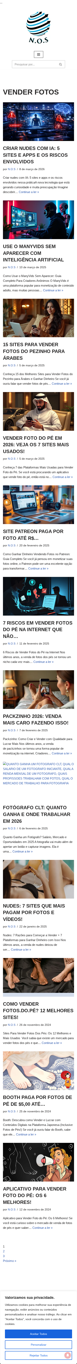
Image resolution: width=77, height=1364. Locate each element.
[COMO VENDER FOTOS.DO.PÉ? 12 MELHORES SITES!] (38, 977)
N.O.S (11, 169)
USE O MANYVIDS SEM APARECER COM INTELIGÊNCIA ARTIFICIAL (33, 253)
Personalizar (38, 1344)
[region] (38, 1327)
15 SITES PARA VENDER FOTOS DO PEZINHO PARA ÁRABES (34, 351)
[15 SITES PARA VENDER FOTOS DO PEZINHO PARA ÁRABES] (38, 318)
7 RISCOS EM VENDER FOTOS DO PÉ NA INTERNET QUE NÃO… (37, 629)
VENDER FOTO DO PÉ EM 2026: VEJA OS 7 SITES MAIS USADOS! (36, 444)
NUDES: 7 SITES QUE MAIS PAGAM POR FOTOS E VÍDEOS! (34, 912)
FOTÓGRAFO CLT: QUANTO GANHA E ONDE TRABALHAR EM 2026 (36, 814)
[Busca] (60, 64)
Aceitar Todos (38, 1333)
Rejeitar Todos (39, 1355)
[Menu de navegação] (38, 54)
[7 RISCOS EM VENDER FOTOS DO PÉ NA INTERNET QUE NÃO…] (38, 596)
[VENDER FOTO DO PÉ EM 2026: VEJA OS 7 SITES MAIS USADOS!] (38, 411)
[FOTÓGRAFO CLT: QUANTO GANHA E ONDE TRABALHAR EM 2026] (38, 781)
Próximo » (9, 1260)
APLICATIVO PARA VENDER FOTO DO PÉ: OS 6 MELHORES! (34, 1195)
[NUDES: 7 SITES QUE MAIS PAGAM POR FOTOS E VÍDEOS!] (38, 879)
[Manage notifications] (68, 1355)
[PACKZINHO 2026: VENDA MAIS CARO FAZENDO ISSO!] (38, 689)
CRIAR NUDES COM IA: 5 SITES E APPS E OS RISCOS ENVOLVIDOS (35, 155)
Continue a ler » (29, 192)
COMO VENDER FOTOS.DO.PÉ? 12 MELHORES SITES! (38, 1010)
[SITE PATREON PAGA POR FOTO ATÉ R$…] (38, 504)
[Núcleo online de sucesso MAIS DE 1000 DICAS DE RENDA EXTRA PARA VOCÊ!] (38, 27)
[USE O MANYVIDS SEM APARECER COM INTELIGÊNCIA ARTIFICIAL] (38, 219)
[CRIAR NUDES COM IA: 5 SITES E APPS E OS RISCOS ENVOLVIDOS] (38, 121)
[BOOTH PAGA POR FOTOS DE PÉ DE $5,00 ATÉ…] (38, 1070)
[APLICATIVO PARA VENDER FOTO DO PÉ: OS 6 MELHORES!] (38, 1162)
